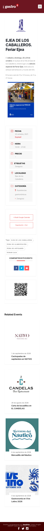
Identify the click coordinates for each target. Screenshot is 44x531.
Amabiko (26, 524)
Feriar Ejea (12, 252)
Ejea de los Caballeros (21, 240)
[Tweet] (21, 268)
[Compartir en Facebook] (16, 268)
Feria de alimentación (17, 244)
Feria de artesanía (15, 248)
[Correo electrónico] (26, 268)
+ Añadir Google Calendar (21, 217)
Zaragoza (20, 199)
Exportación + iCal (21, 225)
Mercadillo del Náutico (21, 455)
